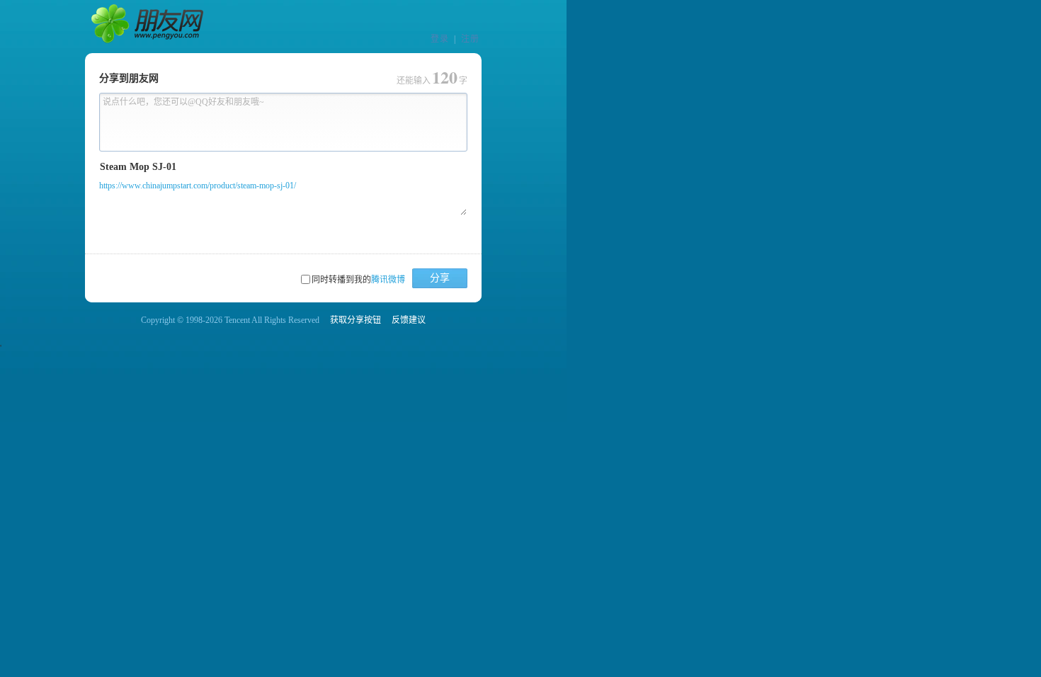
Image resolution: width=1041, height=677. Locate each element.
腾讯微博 (388, 280)
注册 (470, 39)
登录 (440, 39)
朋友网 (148, 27)
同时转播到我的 (358, 280)
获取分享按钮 (355, 320)
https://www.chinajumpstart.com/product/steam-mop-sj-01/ (197, 185)
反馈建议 (409, 320)
